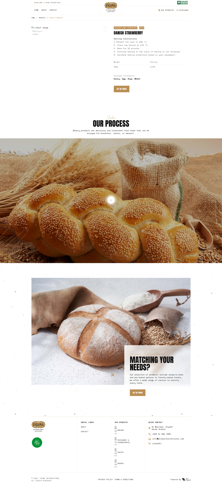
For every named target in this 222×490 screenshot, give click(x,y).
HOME (36, 10)
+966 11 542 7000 (161, 434)
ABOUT (44, 10)
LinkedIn (156, 443)
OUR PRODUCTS (167, 10)
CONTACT (53, 10)
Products (42, 18)
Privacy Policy (105, 479)
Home (33, 18)
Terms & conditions (123, 479)
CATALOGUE (184, 10)
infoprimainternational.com (168, 439)
